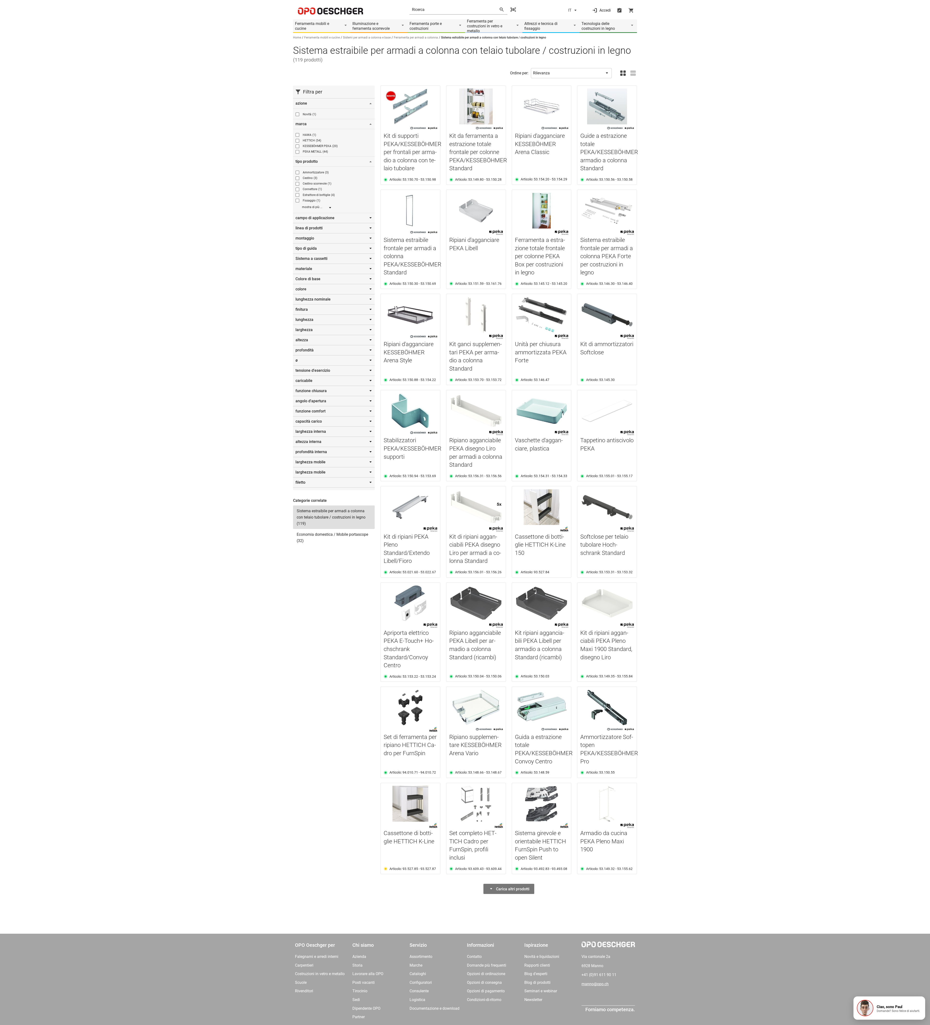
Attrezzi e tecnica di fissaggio (541, 26)
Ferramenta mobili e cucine (312, 26)
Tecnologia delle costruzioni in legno (598, 26)
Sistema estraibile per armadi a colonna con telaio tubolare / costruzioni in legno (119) (331, 517)
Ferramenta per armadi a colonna (416, 37)
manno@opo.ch (595, 984)
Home (297, 37)
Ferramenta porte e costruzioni (426, 26)
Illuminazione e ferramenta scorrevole (371, 26)
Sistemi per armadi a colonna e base (367, 37)
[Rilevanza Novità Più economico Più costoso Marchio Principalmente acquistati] (571, 73)
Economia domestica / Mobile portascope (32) (332, 537)
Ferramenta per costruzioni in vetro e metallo (484, 26)
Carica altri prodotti (512, 889)
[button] (889, 1008)
